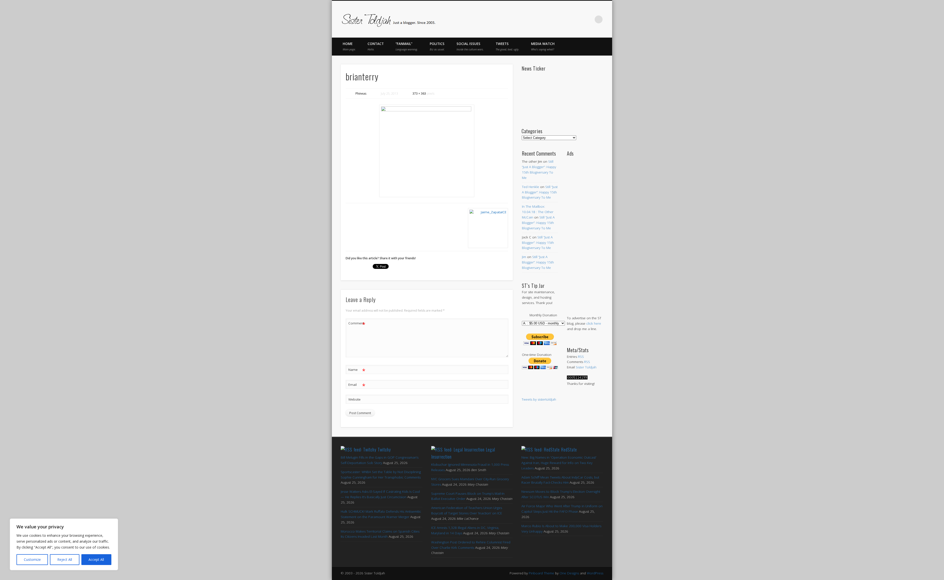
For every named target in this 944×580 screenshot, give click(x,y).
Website (354, 399)
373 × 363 (419, 93)
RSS (581, 356)
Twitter (557, 19)
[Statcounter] (577, 378)
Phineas (360, 93)
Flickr (578, 19)
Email (356, 385)
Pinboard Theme (541, 573)
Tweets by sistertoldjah (539, 399)
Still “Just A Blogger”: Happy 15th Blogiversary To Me (540, 192)
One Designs (569, 573)
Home (349, 46)
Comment (356, 324)
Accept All (96, 559)
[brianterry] (427, 151)
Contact (376, 46)
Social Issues (470, 46)
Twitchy (384, 449)
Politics (437, 46)
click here (593, 323)
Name (356, 370)
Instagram (588, 19)
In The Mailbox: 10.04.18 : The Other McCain (537, 211)
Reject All (64, 559)
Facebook (547, 19)
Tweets (507, 46)
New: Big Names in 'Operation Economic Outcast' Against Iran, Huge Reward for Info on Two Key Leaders (558, 462)
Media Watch (543, 46)
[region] (64, 544)
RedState (569, 449)
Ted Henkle (530, 187)
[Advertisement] (585, 231)
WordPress (595, 573)
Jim (524, 257)
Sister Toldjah (586, 367)
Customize (32, 559)
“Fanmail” (407, 46)
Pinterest (568, 19)
